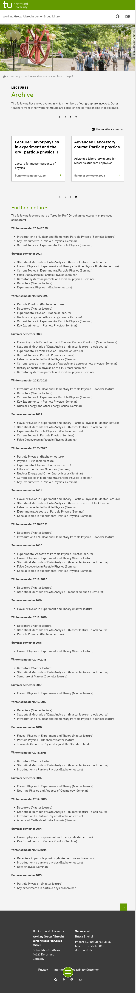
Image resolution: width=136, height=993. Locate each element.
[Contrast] (117, 16)
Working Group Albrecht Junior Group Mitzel (31, 16)
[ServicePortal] (71, 980)
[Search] (56, 980)
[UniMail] (80, 980)
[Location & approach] (63, 980)
